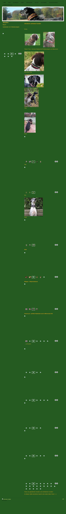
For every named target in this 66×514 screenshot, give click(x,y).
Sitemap (9, 499)
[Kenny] (32, 39)
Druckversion (5, 499)
